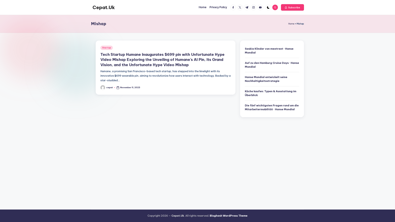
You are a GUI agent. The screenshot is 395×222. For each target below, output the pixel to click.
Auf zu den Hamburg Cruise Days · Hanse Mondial (272, 65)
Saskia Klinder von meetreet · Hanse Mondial (269, 50)
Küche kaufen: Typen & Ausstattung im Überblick (270, 93)
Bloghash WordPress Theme (228, 215)
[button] (292, 7)
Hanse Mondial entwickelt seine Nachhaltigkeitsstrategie (266, 79)
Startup (106, 48)
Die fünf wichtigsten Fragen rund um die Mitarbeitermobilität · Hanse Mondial (272, 107)
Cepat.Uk (104, 7)
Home (291, 23)
